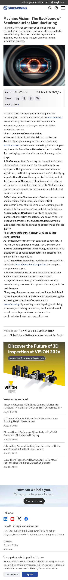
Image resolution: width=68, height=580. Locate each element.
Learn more (12, 574)
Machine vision (11, 145)
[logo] (15, 8)
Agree (30, 574)
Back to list (11, 104)
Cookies (7, 541)
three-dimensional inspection (30, 264)
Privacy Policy (10, 545)
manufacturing (11, 304)
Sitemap (7, 548)
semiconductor (54, 117)
